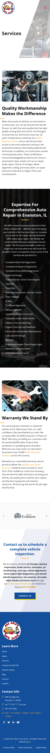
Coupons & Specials (10, 665)
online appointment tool (20, 583)
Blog (4, 674)
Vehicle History (8, 670)
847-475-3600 (28, 587)
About (4, 656)
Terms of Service (25, 747)
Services (5, 660)
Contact (5, 683)
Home (4, 651)
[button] (3, 515)
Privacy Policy (9, 747)
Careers (5, 679)
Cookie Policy (41, 747)
